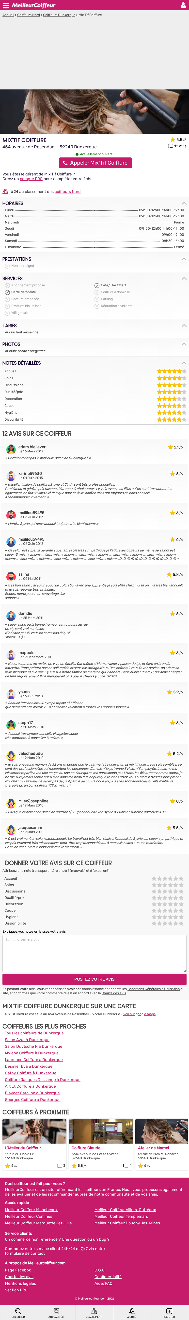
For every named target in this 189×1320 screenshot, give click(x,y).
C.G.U (99, 1270)
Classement (94, 1317)
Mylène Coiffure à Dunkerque (32, 1053)
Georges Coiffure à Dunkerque (33, 1099)
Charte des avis (114, 993)
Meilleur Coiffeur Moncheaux (31, 1209)
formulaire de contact (25, 1253)
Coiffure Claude (86, 1148)
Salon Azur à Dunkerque (27, 1039)
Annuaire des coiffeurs (33, 5)
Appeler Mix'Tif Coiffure (98, 162)
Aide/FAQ (103, 1283)
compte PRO (31, 178)
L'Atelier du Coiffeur (23, 1148)
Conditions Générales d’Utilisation (153, 989)
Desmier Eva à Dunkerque (28, 1066)
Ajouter (169, 1317)
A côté (131, 1317)
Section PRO (16, 1290)
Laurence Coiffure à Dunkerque (34, 1059)
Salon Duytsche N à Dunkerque (33, 1046)
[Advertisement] (94, 53)
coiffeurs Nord (68, 191)
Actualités (55, 1317)
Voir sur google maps (139, 1014)
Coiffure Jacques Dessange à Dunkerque (42, 1079)
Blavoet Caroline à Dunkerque (32, 1093)
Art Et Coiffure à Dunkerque (30, 1086)
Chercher (18, 1317)
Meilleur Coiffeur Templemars (121, 1216)
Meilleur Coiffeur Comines (28, 1216)
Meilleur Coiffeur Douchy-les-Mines (127, 1223)
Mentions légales (20, 1283)
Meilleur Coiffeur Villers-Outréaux (125, 1209)
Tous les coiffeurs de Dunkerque (34, 1033)
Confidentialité (108, 1276)
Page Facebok (18, 1270)
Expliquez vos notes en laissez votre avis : (34, 931)
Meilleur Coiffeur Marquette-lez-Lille (38, 1223)
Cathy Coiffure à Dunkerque (30, 1073)
